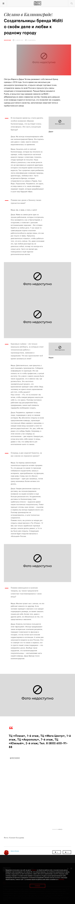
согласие (33, 870)
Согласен (37, 886)
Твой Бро (37, 3)
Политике (61, 879)
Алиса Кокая (15, 851)
